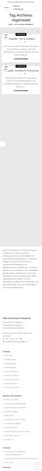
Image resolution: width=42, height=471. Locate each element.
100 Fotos (9, 355)
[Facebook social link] (32, 6)
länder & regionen (12, 379)
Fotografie (21, 34)
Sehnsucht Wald (11, 412)
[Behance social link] (35, 9)
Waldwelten (9, 416)
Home (10, 24)
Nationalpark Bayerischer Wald (17, 431)
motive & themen (11, 372)
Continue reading (21, 59)
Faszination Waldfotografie (15, 404)
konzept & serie (11, 383)
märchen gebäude (12, 375)
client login (9, 463)
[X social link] (35, 6)
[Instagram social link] (38, 6)
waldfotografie (10, 360)
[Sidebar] (3, 144)
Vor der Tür (9, 439)
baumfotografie (11, 367)
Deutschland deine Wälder (15, 420)
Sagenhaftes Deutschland (15, 408)
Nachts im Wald (11, 427)
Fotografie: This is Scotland (21, 39)
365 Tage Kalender (12, 436)
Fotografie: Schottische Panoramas (21, 70)
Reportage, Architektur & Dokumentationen (22, 458)
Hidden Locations (12, 400)
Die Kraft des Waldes (13, 424)
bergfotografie (10, 364)
